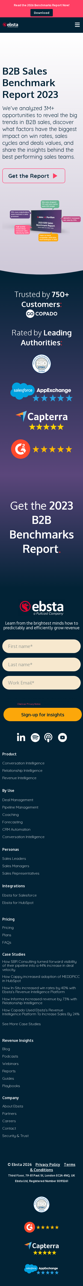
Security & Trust (15, 1135)
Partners (9, 1113)
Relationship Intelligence (22, 770)
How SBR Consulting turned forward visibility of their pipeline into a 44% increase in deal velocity (39, 965)
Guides (8, 1078)
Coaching (10, 814)
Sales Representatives (20, 873)
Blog (6, 1048)
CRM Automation (16, 829)
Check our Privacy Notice (29, 704)
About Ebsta (12, 1106)
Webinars (10, 1063)
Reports (9, 1071)
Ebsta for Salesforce (19, 895)
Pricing (8, 927)
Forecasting (12, 822)
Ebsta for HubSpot (17, 902)
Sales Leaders (14, 858)
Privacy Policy (48, 1164)
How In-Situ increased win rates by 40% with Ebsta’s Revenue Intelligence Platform (39, 989)
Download (41, 13)
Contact (9, 1128)
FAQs (6, 942)
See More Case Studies (21, 1024)
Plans (6, 935)
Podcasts (10, 1056)
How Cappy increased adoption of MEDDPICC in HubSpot (41, 978)
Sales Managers (15, 865)
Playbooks (11, 1085)
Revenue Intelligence (19, 777)
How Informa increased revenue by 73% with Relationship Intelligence (39, 1001)
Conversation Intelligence (23, 763)
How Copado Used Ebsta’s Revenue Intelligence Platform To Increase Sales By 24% (41, 1012)
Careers (9, 1121)
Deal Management (17, 799)
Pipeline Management (20, 807)
